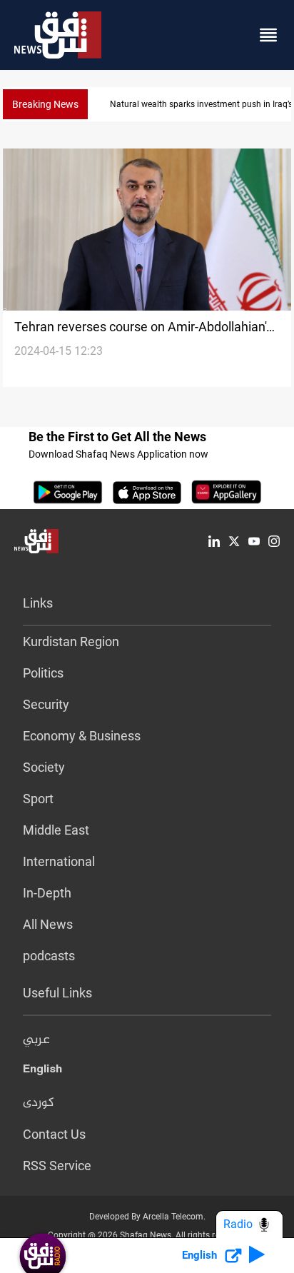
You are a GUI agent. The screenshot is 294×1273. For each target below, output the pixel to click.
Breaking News (45, 104)
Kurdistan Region (71, 641)
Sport (38, 798)
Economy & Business (82, 735)
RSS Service (57, 1165)
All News (48, 924)
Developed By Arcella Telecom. (147, 1217)
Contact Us (54, 1134)
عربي (36, 1040)
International (59, 861)
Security (46, 704)
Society (44, 767)
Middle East (56, 829)
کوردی (38, 1103)
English (42, 1071)
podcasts (49, 955)
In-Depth (47, 892)
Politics (43, 672)
